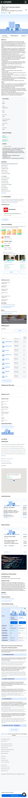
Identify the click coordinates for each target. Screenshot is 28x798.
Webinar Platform (4, 753)
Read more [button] (6, 513)
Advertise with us (4, 770)
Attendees (3, 328)
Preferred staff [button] (11, 545)
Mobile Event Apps (4, 747)
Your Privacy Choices (5, 762)
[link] (12, 531)
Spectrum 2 (7, 363)
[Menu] (1, 2)
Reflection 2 (7, 367)
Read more (3, 455)
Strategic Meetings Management (7, 749)
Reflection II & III (8, 346)
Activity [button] (5, 545)
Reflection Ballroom (9, 341)
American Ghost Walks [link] (9, 536)
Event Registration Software (6, 745)
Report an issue (4, 734)
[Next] (26, 35)
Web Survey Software (5, 751)
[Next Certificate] (25, 212)
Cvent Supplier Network (5, 739)
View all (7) (3, 193)
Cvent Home (3, 756)
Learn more (14, 202)
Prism (6, 376)
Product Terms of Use (5, 766)
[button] (12, 330)
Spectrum (7, 350)
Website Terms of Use (5, 768)
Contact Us (3, 758)
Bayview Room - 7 (8, 354)
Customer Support (4, 760)
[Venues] (25, 2)
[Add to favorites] (26, 10)
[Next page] (23, 264)
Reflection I (7, 371)
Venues (3, 5)
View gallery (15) (21, 31)
